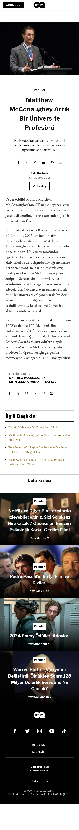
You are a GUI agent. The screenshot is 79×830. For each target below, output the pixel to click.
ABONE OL (13, 4)
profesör (50, 381)
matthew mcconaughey (27, 377)
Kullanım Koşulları (39, 770)
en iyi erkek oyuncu (24, 381)
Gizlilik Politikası (40, 766)
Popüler (39, 90)
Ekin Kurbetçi (40, 173)
